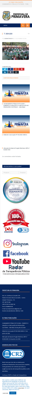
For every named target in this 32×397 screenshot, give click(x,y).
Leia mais (21, 388)
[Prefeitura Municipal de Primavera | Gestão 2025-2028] (16, 15)
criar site (13, 362)
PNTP (9, 375)
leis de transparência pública (18, 369)
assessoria (21, 364)
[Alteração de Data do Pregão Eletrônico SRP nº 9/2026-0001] (16, 145)
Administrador (9, 38)
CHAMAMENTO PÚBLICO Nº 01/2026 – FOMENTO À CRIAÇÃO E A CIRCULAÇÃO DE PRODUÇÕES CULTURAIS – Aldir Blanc (16, 105)
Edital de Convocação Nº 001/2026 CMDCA (15, 4)
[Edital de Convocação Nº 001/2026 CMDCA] (16, 124)
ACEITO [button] (13, 393)
